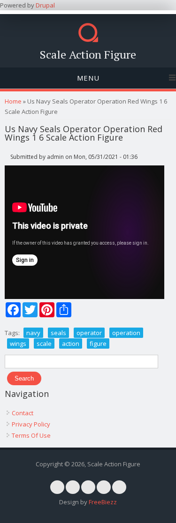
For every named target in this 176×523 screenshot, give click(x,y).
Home (13, 101)
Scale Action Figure (88, 54)
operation (126, 333)
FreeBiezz (103, 502)
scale (44, 343)
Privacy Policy (31, 424)
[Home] (88, 40)
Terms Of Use (31, 435)
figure (98, 343)
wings (18, 343)
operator (89, 333)
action (70, 343)
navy (33, 333)
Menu (88, 77)
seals (58, 333)
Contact (22, 413)
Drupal (45, 5)
